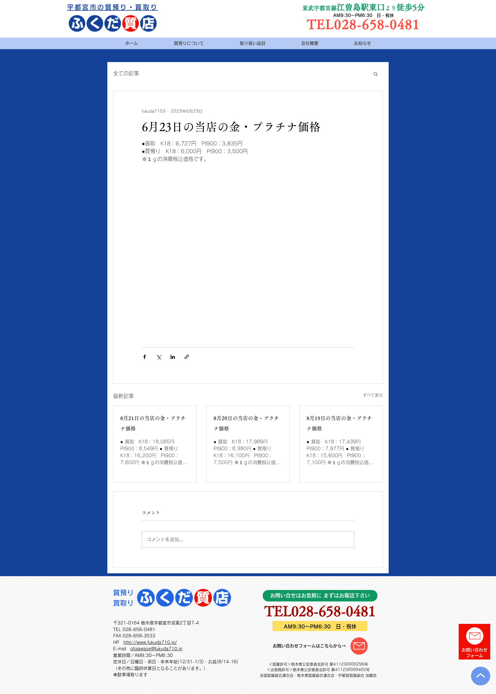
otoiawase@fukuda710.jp (156, 649)
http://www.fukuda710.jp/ (150, 642)
